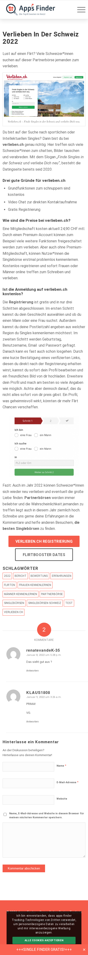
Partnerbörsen (37, 497)
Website (62, 798)
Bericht (21, 576)
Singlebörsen (14, 603)
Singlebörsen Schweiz (44, 603)
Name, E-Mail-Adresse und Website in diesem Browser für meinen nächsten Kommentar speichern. (46, 815)
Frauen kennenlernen (35, 585)
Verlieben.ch (13, 612)
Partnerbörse (52, 594)
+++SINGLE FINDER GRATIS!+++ (44, 949)
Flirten (9, 585)
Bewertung (39, 576)
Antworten (32, 670)
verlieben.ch (13, 144)
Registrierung (21, 302)
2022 (7, 576)
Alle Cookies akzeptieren (44, 940)
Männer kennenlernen (20, 594)
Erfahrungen (61, 576)
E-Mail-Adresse (67, 782)
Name (61, 765)
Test (69, 603)
